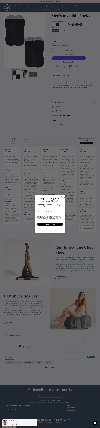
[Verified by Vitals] (16, 424)
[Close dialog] (62, 197)
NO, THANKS (50, 229)
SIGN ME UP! (50, 224)
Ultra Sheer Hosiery (13, 422)
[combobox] (39, 211)
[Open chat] (95, 423)
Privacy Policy (52, 220)
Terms (57, 220)
